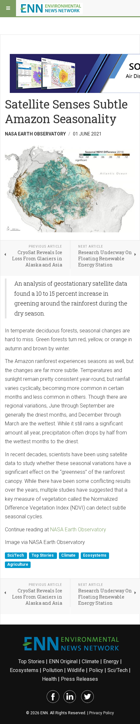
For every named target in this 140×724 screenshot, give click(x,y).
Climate (69, 555)
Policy (96, 670)
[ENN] (51, 8)
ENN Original (63, 661)
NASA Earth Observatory (78, 529)
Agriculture (17, 564)
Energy (111, 661)
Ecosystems (94, 555)
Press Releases (79, 679)
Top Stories (43, 555)
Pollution (53, 670)
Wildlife (76, 670)
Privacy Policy (101, 713)
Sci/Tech (16, 555)
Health (49, 679)
